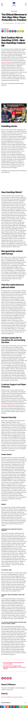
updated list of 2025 (6, 62)
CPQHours (8, 702)
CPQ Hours (14, 11)
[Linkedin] (10, 31)
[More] (23, 31)
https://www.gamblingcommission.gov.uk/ (11, 405)
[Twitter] (5, 31)
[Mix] (18, 31)
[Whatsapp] (20, 31)
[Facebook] (2, 31)
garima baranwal (10, 23)
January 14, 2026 (21, 23)
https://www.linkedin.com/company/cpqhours (12, 697)
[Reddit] (8, 31)
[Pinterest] (13, 31)
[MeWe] (15, 31)
